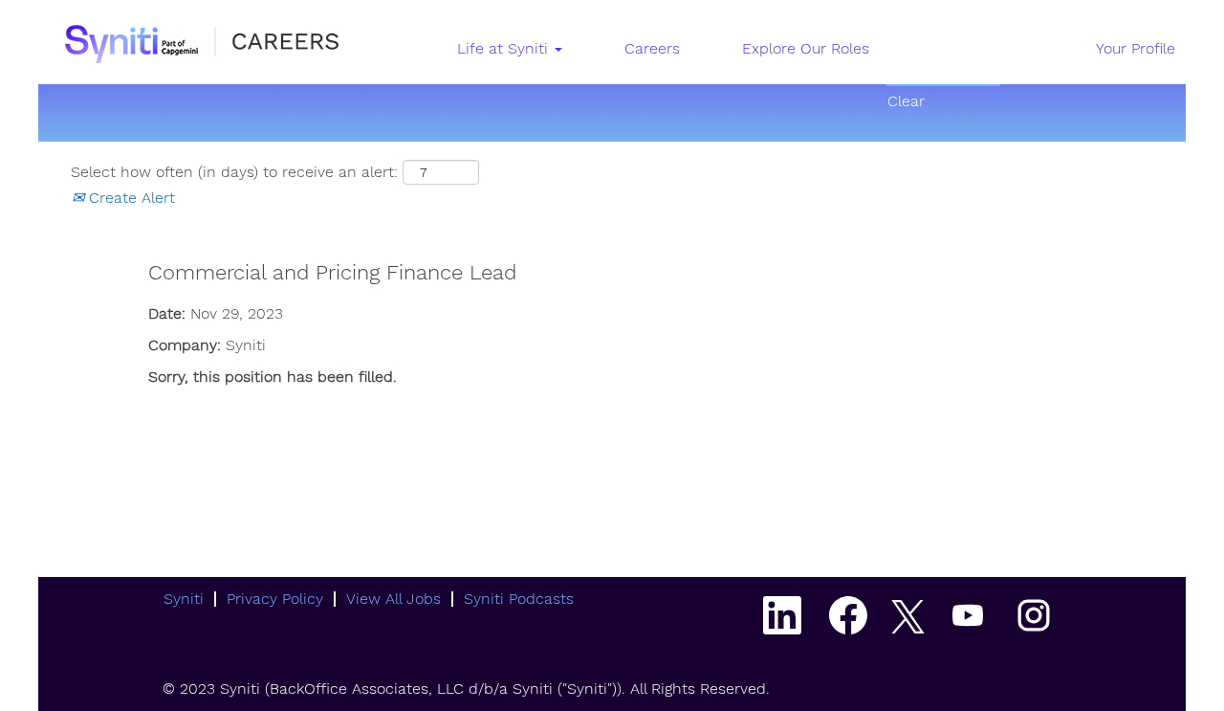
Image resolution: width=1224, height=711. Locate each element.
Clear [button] (906, 101)
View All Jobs (393, 598)
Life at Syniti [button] (505, 48)
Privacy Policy (275, 598)
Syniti (184, 598)
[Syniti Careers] (201, 41)
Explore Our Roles (805, 48)
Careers (652, 48)
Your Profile (1135, 48)
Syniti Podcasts (519, 598)
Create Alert (129, 198)
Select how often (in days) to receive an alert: (234, 172)
